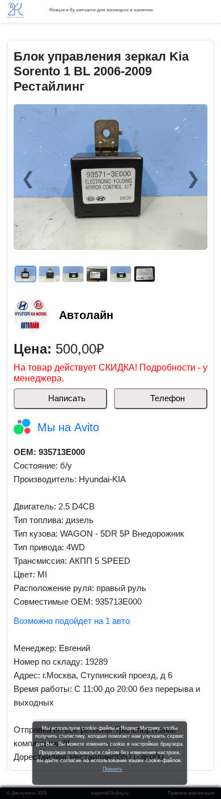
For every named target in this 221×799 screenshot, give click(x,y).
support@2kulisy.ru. (110, 793)
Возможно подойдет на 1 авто (72, 621)
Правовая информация (191, 793)
